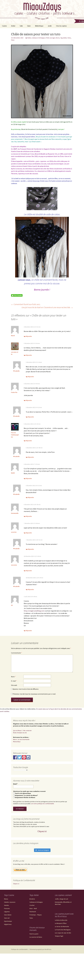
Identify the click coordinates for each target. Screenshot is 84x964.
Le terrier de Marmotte (62, 926)
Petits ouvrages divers (53, 38)
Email (15, 784)
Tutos (69, 38)
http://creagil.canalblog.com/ (34, 611)
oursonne (14, 565)
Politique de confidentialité (19, 949)
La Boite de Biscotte (61, 920)
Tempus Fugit (59, 936)
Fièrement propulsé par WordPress (40, 949)
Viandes (6, 905)
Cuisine (4, 26)
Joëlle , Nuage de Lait (61, 899)
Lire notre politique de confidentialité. (42, 804)
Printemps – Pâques (36, 915)
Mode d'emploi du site (20, 733)
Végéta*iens (8, 924)
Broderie (32, 899)
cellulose (26, 151)
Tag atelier (63, 38)
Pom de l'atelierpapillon (15, 435)
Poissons (7, 908)
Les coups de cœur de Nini (63, 933)
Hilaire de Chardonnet (34, 149)
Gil (12, 605)
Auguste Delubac (50, 149)
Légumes (7, 912)
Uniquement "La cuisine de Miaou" (26, 795)
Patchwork (33, 912)
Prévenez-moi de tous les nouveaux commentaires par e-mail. (34, 694)
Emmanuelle (14, 513)
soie (25, 161)
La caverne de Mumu (36, 937)
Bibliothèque (39, 26)
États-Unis (64, 156)
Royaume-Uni (52, 154)
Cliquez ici (42, 831)
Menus (6, 899)
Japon (13, 159)
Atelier (13, 26)
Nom (13, 677)
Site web (14, 685)
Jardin (50, 26)
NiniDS (13, 473)
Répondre (29, 336)
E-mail (14, 681)
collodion (36, 151)
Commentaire (16, 653)
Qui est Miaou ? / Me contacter (22, 730)
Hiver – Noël (33, 908)
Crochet (32, 905)
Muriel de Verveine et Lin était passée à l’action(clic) (39, 129)
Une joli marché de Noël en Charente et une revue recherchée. (47, 307)
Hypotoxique (8, 921)
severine (13, 532)
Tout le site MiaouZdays (22, 793)
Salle (21, 26)
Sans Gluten (7, 915)
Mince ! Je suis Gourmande (21, 739)
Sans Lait (7, 918)
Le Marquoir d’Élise (60, 923)
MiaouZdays (16, 742)
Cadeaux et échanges (38, 38)
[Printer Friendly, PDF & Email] (17, 295)
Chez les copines (61, 26)
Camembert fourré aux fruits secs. (25, 304)
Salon (29, 26)
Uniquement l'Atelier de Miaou (24, 797)
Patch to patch (34, 934)
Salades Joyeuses (9, 902)
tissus (30, 164)
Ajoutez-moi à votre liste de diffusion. (25, 689)
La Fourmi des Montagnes (63, 930)
